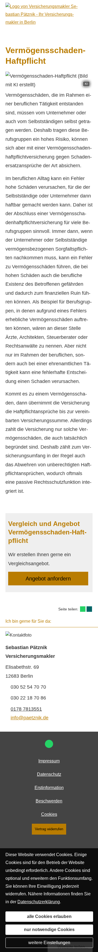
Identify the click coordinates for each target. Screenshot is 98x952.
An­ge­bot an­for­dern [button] (48, 579)
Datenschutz (49, 774)
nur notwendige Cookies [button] (49, 929)
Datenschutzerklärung (38, 901)
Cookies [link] (49, 814)
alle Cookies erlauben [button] (49, 916)
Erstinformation (49, 787)
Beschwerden (49, 801)
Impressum (49, 761)
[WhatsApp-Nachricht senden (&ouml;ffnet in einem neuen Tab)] (49, 744)
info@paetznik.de (29, 717)
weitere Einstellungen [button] (49, 942)
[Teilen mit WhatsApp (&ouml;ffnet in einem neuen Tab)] (82, 609)
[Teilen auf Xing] (89, 609)
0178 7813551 (26, 709)
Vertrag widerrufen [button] (49, 829)
